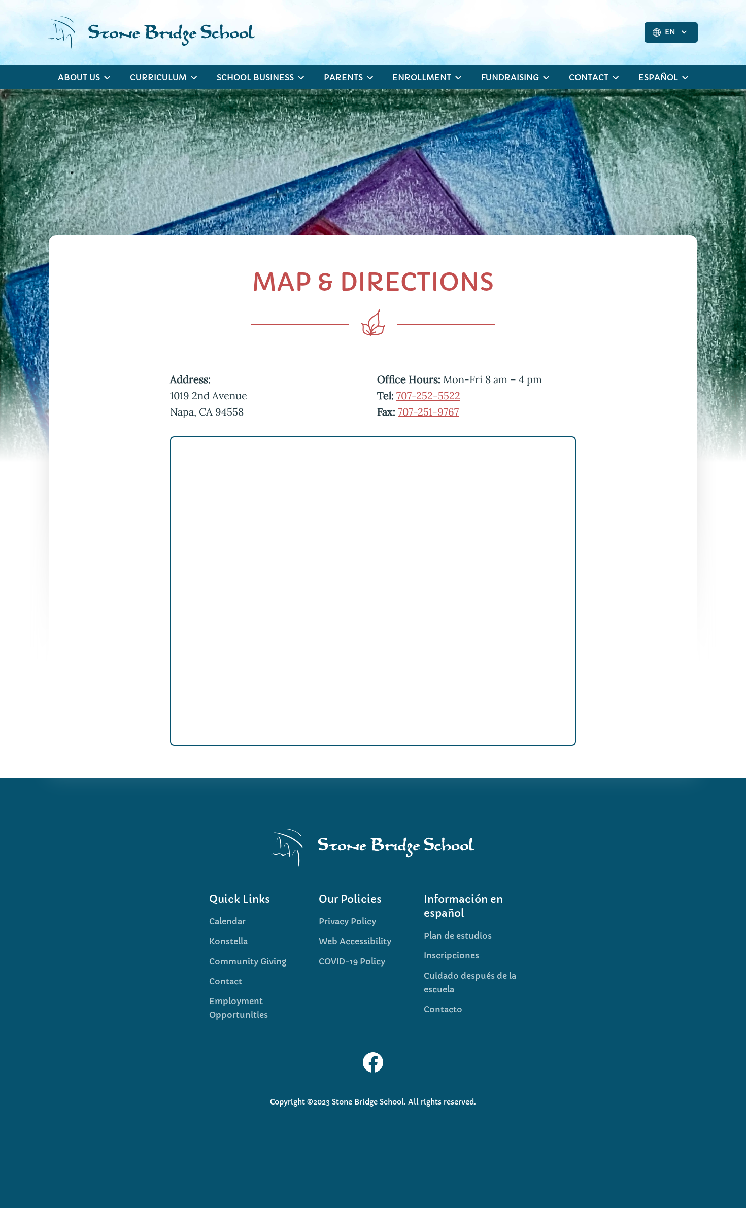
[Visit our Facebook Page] (373, 1062)
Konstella (228, 941)
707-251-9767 (428, 411)
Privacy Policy (347, 921)
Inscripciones (451, 955)
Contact (225, 981)
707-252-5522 (428, 395)
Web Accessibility (355, 941)
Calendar (227, 921)
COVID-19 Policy (352, 961)
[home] (151, 32)
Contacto (443, 1009)
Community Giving (247, 961)
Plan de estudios (458, 935)
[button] (671, 32)
